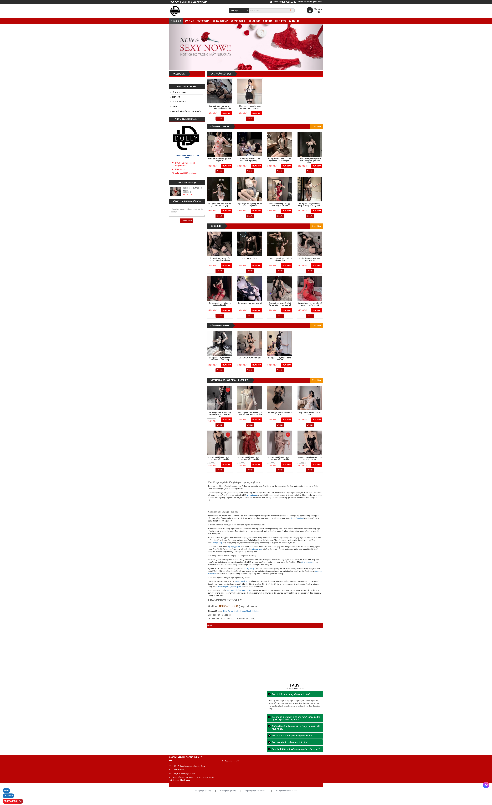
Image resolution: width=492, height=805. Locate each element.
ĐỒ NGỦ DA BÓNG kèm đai (250, 358)
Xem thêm (316, 127)
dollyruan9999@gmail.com (310, 2)
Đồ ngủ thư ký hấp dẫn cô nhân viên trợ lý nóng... (249, 160)
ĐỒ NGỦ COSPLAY (220, 126)
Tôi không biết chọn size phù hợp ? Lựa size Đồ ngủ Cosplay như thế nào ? (296, 718)
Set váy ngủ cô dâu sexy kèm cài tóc (280, 413)
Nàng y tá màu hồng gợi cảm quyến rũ (220, 160)
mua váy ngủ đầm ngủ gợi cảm (239, 590)
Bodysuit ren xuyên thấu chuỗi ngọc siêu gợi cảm (219, 259)
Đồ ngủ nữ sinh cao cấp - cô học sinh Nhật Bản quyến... (279, 160)
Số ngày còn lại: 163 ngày (286, 791)
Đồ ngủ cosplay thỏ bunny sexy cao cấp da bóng (219, 359)
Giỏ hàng (318, 9)
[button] (180, 47)
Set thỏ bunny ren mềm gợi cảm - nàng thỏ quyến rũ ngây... (310, 160)
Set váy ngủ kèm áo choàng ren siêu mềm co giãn (219, 458)
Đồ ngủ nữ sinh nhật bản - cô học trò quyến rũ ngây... (219, 205)
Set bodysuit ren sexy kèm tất (250, 303)
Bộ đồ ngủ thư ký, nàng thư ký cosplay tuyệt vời (250, 205)
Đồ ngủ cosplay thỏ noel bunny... (192, 189)
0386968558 (286, 2)
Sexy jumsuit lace (249, 258)
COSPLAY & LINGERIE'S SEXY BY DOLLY (186, 156)
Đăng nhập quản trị (203, 791)
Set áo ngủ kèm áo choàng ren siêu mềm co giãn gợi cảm (220, 414)
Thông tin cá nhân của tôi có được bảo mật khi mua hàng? (296, 727)
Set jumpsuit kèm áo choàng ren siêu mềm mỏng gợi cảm (250, 413)
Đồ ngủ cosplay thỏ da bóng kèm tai (279, 359)
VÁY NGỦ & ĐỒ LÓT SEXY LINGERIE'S (229, 380)
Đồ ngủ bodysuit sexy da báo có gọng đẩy (280, 259)
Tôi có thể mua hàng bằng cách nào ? (291, 694)
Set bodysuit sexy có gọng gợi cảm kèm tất (220, 304)
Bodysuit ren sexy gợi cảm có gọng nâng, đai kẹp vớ (310, 304)
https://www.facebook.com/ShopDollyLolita (241, 611)
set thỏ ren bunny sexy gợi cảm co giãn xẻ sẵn (279, 205)
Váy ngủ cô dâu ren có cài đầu (310, 413)
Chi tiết (219, 118)
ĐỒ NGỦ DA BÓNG (220, 325)
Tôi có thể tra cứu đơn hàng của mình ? (292, 735)
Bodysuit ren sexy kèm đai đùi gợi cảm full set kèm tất (280, 304)
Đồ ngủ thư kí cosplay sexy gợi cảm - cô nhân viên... (250, 107)
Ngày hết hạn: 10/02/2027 (255, 791)
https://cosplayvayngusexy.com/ (230, 587)
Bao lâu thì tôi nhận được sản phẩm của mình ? (296, 749)
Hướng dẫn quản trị (228, 791)
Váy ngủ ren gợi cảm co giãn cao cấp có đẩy (310, 458)
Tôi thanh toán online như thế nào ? (290, 742)
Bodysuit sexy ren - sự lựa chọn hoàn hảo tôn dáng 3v (219, 107)
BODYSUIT (216, 226)
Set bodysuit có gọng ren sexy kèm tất (309, 259)
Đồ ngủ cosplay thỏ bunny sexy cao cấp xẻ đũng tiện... (309, 205)
